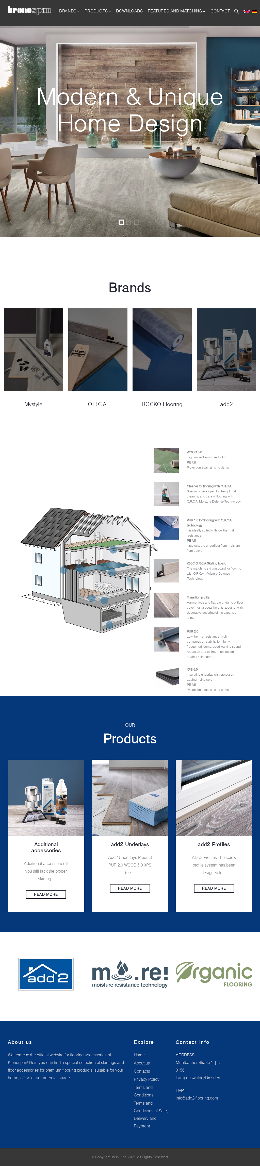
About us (142, 1063)
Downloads (129, 11)
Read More (47, 888)
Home (139, 1055)
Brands (67, 11)
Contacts (142, 1071)
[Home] (29, 10)
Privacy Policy (146, 1079)
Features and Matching (175, 11)
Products (96, 11)
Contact (220, 11)
